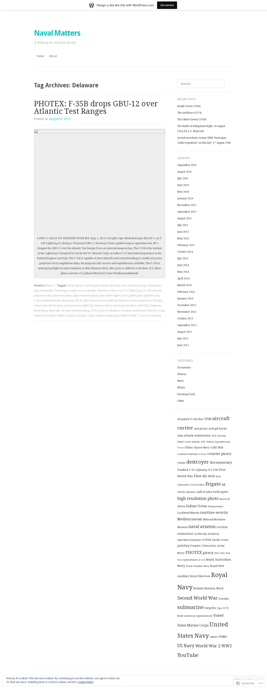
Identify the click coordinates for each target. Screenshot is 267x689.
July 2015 (182, 225)
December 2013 (186, 305)
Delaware (102, 290)
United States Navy (45, 315)
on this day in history (206, 533)
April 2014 (183, 278)
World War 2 (207, 645)
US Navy (185, 645)
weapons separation (107, 315)
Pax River (131, 305)
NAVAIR (113, 300)
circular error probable (82, 290)
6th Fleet (198, 419)
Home (40, 56)
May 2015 (183, 238)
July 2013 (182, 338)
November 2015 (186, 205)
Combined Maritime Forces (192, 454)
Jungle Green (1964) (189, 106)
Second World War (197, 598)
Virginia (70, 315)
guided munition (62, 295)
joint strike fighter (110, 295)
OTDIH (206, 539)
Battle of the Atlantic (188, 441)
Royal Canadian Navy (197, 566)
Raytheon (155, 305)
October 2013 (185, 318)
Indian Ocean (196, 506)
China (189, 447)
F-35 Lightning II (132, 290)
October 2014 (185, 251)
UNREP (214, 636)
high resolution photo (85, 295)
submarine (190, 607)
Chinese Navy (201, 447)
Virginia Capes (85, 315)
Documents (184, 367)
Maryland (68, 300)
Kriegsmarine (215, 506)
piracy (208, 553)
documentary (221, 462)
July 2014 (182, 258)
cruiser (181, 462)
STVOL (94, 310)
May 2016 (183, 191)
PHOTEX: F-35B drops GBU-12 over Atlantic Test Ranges (96, 107)
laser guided (129, 295)
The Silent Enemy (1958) (191, 119)
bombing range (137, 285)
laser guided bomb (148, 295)
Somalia (223, 598)
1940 (208, 419)
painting (183, 545)
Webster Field (128, 315)
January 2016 (185, 198)
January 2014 (185, 298)
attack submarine (197, 435)
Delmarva (115, 290)
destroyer (197, 462)
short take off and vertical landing (69, 310)
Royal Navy (40, 310)
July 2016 (182, 178)
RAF (216, 553)
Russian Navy (214, 588)
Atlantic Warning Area (113, 285)
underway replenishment (198, 615)
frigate (213, 484)
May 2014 (183, 271)
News (180, 380)
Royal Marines (200, 576)
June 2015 (183, 231)
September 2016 (186, 165)
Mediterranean (189, 519)
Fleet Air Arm (204, 476)
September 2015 (186, 211)
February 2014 (186, 291)
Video (180, 400)
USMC (60, 315)
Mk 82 (79, 300)
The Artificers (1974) (189, 112)
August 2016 (184, 171)
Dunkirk (182, 469)
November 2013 (186, 311)
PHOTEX (143, 305)
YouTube (188, 655)
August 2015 (184, 218)
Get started (167, 5)
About (53, 56)
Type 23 (221, 608)
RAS (222, 553)
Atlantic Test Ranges (86, 285)
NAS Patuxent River (95, 300)
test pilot (126, 310)
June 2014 (183, 265)
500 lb (69, 285)
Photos (49, 285)
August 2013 (184, 331)
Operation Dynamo (189, 539)
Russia (198, 588)
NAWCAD (87, 305)
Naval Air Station (129, 300)
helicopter (220, 491)
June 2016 (183, 185)
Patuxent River (103, 305)
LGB (36, 300)
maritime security (214, 513)
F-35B (147, 290)
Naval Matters (57, 33)
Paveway (118, 305)
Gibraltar (190, 492)
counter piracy (219, 454)
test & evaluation (110, 310)
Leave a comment (150, 315)
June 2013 (183, 345)
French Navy (197, 484)
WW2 (226, 646)
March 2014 (184, 285)
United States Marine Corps (148, 310)
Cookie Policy (86, 682)
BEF (203, 441)
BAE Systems (219, 435)
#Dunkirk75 (185, 419)
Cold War (217, 447)
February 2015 (186, 245)
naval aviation (72, 305)
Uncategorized (186, 394)
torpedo (210, 608)
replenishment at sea (193, 559)
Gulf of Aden (204, 491)
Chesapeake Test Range (53, 290)
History (181, 374)
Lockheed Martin (50, 300)
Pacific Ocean (220, 539)
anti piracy (201, 428)
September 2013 (186, 325)
